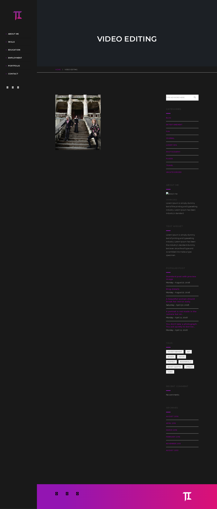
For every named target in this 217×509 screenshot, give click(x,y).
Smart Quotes (174, 367)
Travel (169, 165)
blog (168, 118)
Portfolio (14, 66)
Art (188, 352)
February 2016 (173, 437)
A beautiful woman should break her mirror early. (180, 300)
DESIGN (171, 357)
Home (58, 70)
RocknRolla (186, 362)
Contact (13, 74)
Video (170, 372)
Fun (168, 131)
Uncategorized (174, 172)
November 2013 (173, 444)
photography (173, 152)
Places (169, 159)
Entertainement (174, 125)
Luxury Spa (171, 145)
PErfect (171, 362)
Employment (15, 58)
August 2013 (172, 450)
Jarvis (182, 357)
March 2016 (171, 430)
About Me (13, 34)
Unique (189, 367)
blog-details (172, 289)
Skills (11, 42)
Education (14, 50)
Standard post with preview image (181, 277)
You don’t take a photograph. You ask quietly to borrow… (181, 325)
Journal (170, 138)
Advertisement (175, 352)
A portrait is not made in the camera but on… (181, 312)
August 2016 (172, 416)
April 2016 (171, 423)
